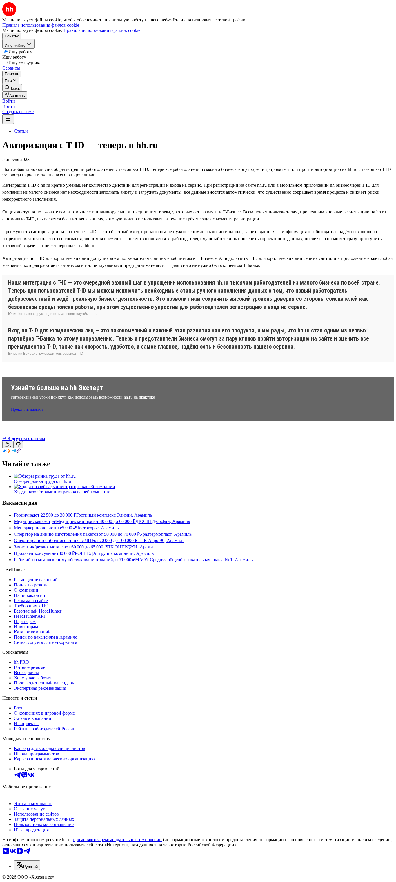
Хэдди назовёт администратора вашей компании (62, 491)
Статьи (21, 130)
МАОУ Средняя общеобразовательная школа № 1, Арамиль (194, 559)
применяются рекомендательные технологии (117, 839)
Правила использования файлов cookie (101, 30)
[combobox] (27, 865)
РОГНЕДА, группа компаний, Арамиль (114, 553)
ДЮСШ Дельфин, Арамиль (162, 521)
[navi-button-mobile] (8, 119)
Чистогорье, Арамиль (97, 527)
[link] (12, 87)
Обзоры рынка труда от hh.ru (42, 481)
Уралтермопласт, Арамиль (166, 534)
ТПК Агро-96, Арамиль (160, 540)
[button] (8, 101)
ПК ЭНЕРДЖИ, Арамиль (132, 546)
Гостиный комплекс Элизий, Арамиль (114, 514)
